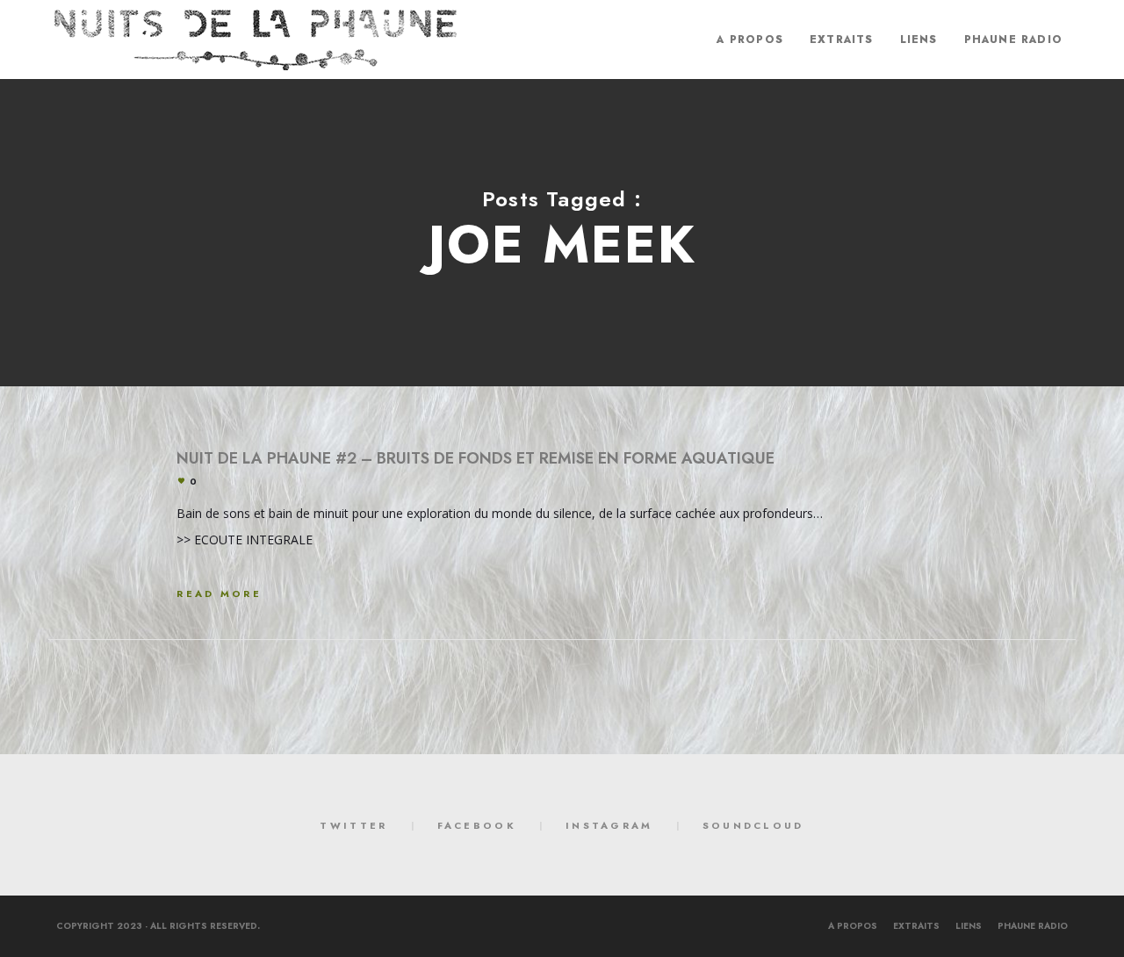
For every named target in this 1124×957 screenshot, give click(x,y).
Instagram (609, 825)
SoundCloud (753, 825)
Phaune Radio (1033, 925)
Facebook (476, 825)
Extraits (916, 925)
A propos (852, 925)
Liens (968, 925)
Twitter (353, 825)
